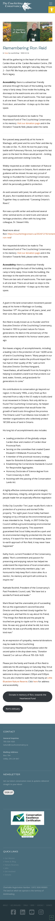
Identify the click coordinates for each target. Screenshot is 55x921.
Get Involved (10, 871)
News (6, 53)
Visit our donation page (28, 123)
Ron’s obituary (13, 708)
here (35, 681)
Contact (40, 905)
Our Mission (10, 858)
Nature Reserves (12, 865)
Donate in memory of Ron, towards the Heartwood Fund (27, 696)
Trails (25, 905)
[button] (51, 9)
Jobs (6, 868)
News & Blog (10, 861)
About (5, 905)
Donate (8, 875)
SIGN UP (9, 792)
